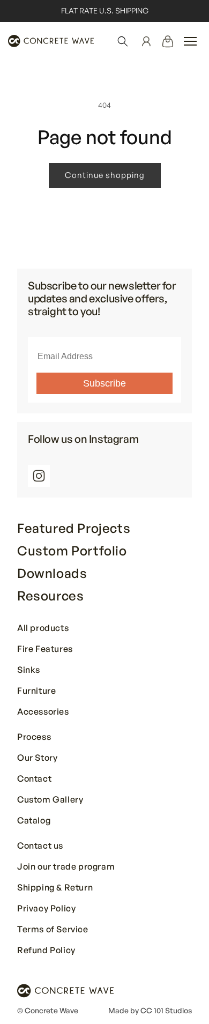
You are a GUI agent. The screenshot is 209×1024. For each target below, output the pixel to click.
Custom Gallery (50, 800)
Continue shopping (105, 175)
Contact (34, 779)
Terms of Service (52, 929)
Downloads (52, 573)
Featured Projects (73, 528)
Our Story (37, 758)
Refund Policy (46, 950)
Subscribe (104, 383)
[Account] (146, 41)
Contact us (40, 846)
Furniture (36, 691)
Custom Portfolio (72, 551)
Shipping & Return (55, 888)
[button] (123, 41)
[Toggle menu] (190, 41)
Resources (50, 596)
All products (43, 628)
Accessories (43, 712)
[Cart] (167, 41)
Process (34, 737)
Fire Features (45, 649)
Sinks (28, 670)
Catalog (33, 821)
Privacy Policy (46, 909)
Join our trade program (66, 867)
